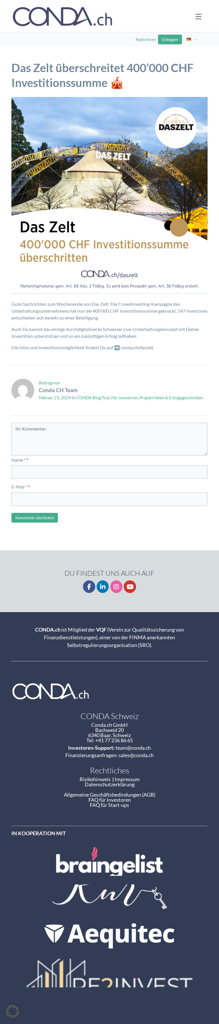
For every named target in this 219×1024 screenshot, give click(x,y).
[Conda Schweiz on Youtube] (130, 586)
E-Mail (18, 486)
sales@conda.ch (136, 755)
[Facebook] (89, 586)
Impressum (127, 779)
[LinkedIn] (103, 586)
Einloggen (170, 39)
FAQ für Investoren (109, 800)
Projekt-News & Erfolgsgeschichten (171, 397)
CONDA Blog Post (93, 397)
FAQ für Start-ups (109, 805)
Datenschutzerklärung (110, 784)
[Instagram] (116, 586)
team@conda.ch (133, 748)
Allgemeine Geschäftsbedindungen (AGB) (109, 794)
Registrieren (146, 39)
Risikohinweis (96, 779)
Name (17, 460)
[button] (12, 1011)
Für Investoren (124, 397)
